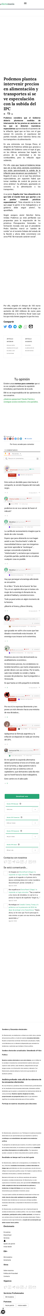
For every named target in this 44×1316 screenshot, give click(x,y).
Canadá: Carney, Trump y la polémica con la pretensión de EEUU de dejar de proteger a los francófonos (23, 907)
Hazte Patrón (27, 399)
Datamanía (7, 1260)
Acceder (29, 438)
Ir (35, 809)
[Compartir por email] (30, 326)
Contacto (7, 1276)
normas (18, 383)
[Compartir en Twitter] (5, 326)
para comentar (28, 383)
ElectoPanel (7, 1235)
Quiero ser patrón (9, 1244)
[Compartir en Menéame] (26, 326)
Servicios (6, 1238)
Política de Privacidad (11, 1273)
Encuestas (7, 1232)
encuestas (22, 1165)
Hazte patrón (9, 1305)
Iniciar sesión (22, 1305)
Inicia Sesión (8, 1247)
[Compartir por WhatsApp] (20, 326)
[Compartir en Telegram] (15, 326)
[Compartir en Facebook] (10, 326)
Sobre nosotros (9, 1270)
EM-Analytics (8, 1257)
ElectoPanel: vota (22, 796)
